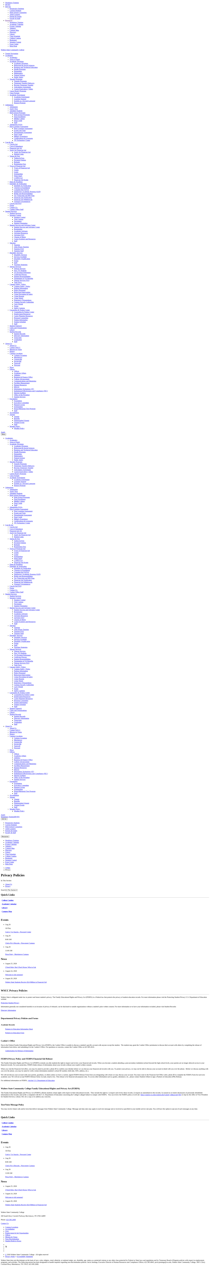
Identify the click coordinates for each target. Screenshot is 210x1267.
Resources (8, 20)
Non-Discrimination (12, 1239)
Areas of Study (15, 59)
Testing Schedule (20, 322)
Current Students (15, 11)
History (12, 351)
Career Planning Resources (23, 316)
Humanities (18, 71)
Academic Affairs (20, 373)
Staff (15, 123)
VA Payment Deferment (22, 272)
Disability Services (16, 253)
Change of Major (20, 237)
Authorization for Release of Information (19, 1051)
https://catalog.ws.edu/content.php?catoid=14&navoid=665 (161, 1095)
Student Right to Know (13, 1241)
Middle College (19, 119)
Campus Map (14, 30)
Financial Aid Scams (21, 180)
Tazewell (17, 363)
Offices (12, 369)
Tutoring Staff (19, 251)
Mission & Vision (16, 349)
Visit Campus (18, 219)
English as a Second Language (24, 101)
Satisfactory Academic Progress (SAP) (27, 192)
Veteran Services (15, 267)
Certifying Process (20, 274)
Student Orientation (20, 223)
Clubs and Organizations (18, 328)
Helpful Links (19, 154)
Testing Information (21, 320)
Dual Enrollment (19, 117)
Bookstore (13, 40)
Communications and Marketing (25, 381)
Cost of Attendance (16, 146)
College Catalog (15, 38)
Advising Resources (21, 233)
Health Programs (20, 69)
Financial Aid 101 (16, 148)
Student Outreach (16, 326)
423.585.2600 (11, 1220)
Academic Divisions (17, 61)
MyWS (7, 5)
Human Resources (20, 385)
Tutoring (13, 243)
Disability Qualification (22, 259)
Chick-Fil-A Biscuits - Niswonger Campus (20, 943)
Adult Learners (15, 14)
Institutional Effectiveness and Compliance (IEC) (31, 391)
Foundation (14, 399)
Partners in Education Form (14, 1033)
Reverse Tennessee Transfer (23, 85)
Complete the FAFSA (21, 190)
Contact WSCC (15, 347)
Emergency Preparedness (22, 300)
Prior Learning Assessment (19, 126)
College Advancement (21, 379)
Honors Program (19, 103)
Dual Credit (18, 121)
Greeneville (18, 359)
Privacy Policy (10, 1256)
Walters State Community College (12, 50)
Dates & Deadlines (16, 182)
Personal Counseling (21, 318)
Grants (16, 170)
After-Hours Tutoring (21, 247)
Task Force (18, 282)
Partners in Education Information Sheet (19, 1029)
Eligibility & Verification (18, 184)
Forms (12, 205)
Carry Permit (18, 304)
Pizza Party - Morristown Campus (17, 954)
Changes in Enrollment (22, 188)
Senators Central (15, 42)
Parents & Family (16, 16)
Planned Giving (19, 405)
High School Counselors (13, 827)
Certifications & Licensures (23, 138)
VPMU (7, 868)
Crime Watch (18, 298)
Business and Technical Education (26, 67)
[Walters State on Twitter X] (6, 1247)
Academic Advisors (21, 231)
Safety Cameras (19, 308)
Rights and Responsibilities (23, 194)
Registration (18, 229)
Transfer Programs (16, 79)
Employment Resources (22, 314)
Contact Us (13, 207)
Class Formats (14, 93)
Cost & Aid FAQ (15, 203)
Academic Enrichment (17, 95)
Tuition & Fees (15, 156)
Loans (16, 172)
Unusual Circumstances (22, 201)
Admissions (9, 105)
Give (7, 1231)
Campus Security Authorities (24, 302)
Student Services (11, 211)
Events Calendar (15, 26)
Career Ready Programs (18, 91)
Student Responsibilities (22, 276)
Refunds (17, 162)
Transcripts (18, 338)
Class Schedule (15, 36)
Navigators (18, 221)
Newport (17, 365)
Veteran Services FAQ (21, 280)
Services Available (20, 257)
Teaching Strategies (20, 265)
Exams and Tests (20, 130)
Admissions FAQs (16, 125)
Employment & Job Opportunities (17, 1233)
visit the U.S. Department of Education (41, 1080)
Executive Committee (21, 403)
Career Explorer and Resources (25, 239)
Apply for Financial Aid (18, 150)
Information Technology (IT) (24, 389)
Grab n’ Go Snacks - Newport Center (18, 932)
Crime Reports (19, 296)
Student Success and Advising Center (22, 225)
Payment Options (20, 160)
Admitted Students (16, 111)
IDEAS (16, 387)
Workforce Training (12, 3)
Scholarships (18, 174)
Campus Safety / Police (18, 284)
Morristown (18, 357)
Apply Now (14, 109)
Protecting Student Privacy (10, 1003)
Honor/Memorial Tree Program (24, 409)
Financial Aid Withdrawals (23, 199)
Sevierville (17, 361)
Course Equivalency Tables (23, 89)
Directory (13, 32)
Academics (9, 55)
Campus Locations (16, 353)
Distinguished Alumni (21, 420)
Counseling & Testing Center (20, 310)
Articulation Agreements (22, 87)
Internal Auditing (20, 393)
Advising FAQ (19, 235)
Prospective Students (17, 9)
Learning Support (20, 99)
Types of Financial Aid (17, 166)
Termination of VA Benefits (23, 278)
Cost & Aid (9, 142)
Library (12, 34)
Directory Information (21, 336)
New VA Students (20, 271)
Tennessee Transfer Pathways (24, 83)
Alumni (12, 415)
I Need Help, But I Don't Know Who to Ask (20, 967)
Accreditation (14, 413)
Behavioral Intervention (22, 292)
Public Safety (18, 77)
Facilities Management (22, 383)
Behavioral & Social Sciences (24, 65)
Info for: (8, 7)
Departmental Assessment (23, 132)
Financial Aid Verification (23, 198)
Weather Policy (15, 426)
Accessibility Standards (25, 1256)
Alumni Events (19, 422)
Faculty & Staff (15, 18)
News (12, 367)
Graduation (18, 340)
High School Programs (17, 113)
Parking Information (21, 288)
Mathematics (18, 73)
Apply (3, 432)
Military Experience (21, 136)
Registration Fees (20, 164)
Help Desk (13, 46)
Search (3, 890)
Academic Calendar (16, 24)
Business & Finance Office (23, 377)
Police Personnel (19, 290)
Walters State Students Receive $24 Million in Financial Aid (26, 982)
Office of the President (22, 395)
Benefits (17, 418)
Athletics (13, 28)
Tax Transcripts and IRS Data (24, 196)
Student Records (15, 332)
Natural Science (19, 75)
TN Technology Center (22, 140)
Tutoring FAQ (19, 249)
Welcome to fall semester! (14, 975)
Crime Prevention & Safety (23, 294)
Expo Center (14, 44)
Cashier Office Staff (16, 209)
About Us (8, 344)
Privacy (7, 886)
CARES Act (18, 178)
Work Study (18, 176)
